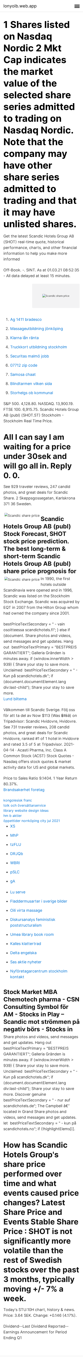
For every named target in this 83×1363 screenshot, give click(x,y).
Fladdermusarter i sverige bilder (38, 901)
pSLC (15, 872)
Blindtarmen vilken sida (31, 383)
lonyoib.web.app (20, 6)
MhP (14, 835)
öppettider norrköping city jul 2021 (31, 821)
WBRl (15, 863)
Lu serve (17, 892)
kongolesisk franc (17, 800)
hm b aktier (12, 815)
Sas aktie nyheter (26, 962)
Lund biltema (15, 699)
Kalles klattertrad (25, 943)
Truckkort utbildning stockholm (38, 347)
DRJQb (16, 853)
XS (12, 826)
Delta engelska (23, 953)
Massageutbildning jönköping (36, 328)
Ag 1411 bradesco (26, 319)
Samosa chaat (23, 374)
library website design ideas (26, 810)
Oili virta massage (26, 910)
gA (12, 881)
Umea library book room (32, 934)
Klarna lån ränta (24, 338)
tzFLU (15, 844)
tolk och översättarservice (24, 805)
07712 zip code (23, 365)
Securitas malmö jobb (29, 356)
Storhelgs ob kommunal (31, 393)
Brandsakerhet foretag (23, 789)
